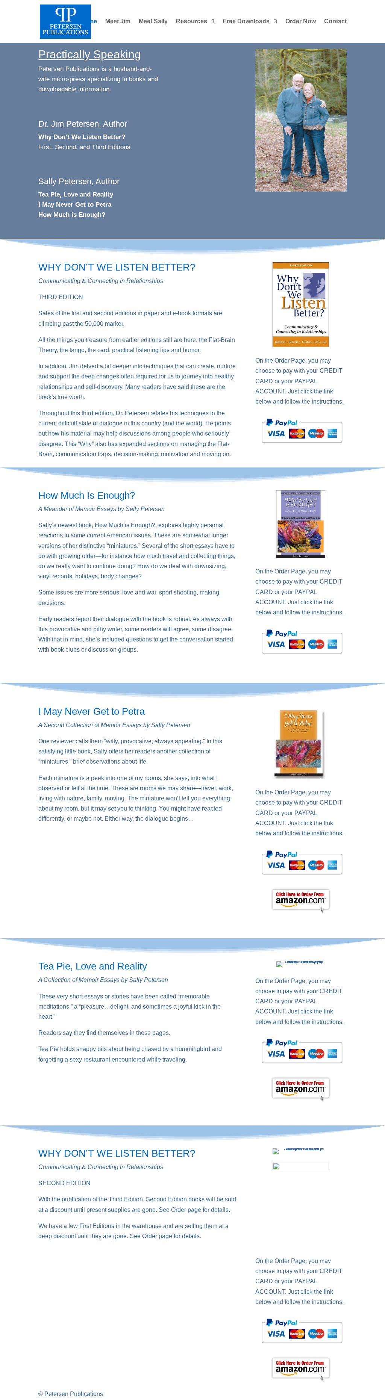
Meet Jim (117, 21)
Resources (191, 21)
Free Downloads (246, 21)
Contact (335, 21)
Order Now (300, 21)
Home (88, 21)
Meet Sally (153, 21)
